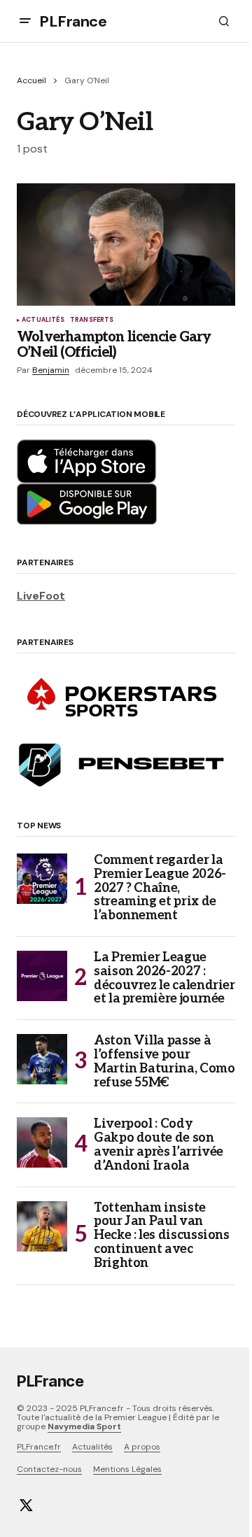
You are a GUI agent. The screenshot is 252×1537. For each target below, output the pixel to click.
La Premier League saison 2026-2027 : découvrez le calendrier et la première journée (164, 978)
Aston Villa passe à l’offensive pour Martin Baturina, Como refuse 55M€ (164, 1061)
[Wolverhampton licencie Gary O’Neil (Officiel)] (126, 244)
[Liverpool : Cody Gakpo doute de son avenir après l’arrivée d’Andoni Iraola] (42, 1142)
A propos (142, 1446)
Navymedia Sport (84, 1426)
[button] (25, 21)
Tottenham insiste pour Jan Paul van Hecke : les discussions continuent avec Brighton (162, 1235)
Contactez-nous (49, 1469)
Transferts (92, 320)
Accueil (31, 80)
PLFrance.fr (39, 1446)
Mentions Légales (127, 1469)
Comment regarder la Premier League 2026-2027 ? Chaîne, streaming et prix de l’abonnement (160, 888)
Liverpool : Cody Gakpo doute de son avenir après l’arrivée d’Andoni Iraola (158, 1145)
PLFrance (72, 21)
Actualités (43, 320)
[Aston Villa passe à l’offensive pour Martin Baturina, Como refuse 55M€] (42, 1059)
